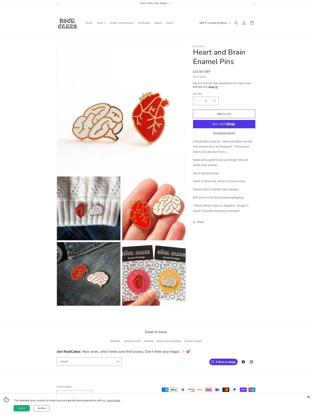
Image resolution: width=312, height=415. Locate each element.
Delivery (148, 341)
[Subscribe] (118, 361)
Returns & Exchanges (169, 341)
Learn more (113, 400)
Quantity (197, 93)
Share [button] (200, 221)
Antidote (115, 341)
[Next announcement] (254, 3)
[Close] (308, 397)
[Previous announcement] (58, 3)
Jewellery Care (132, 341)
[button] (101, 23)
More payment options (224, 132)
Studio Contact (193, 341)
